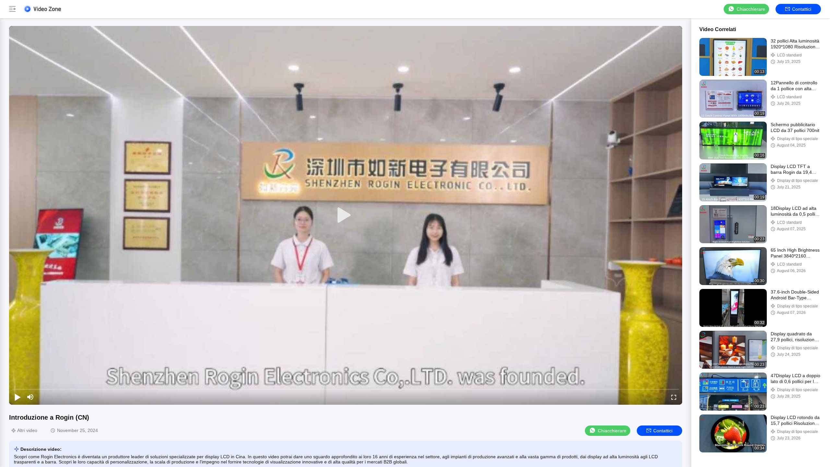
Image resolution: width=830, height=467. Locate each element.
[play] (346, 215)
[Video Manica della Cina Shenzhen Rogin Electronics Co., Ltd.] (42, 9)
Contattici (801, 9)
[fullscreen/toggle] (673, 397)
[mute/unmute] (30, 397)
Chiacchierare (751, 9)
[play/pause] (17, 397)
